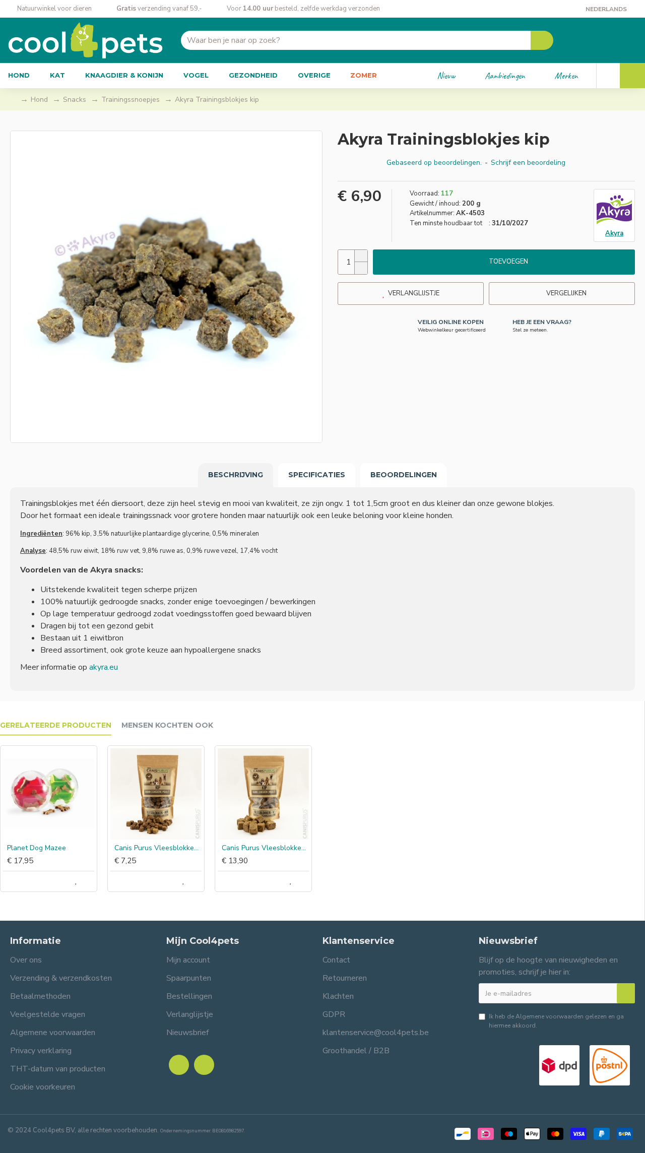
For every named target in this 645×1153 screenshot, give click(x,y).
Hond (39, 99)
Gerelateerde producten (55, 725)
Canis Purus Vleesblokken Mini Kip (158, 848)
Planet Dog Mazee (36, 848)
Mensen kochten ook (167, 725)
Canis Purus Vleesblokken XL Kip (265, 848)
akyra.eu (103, 667)
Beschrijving (235, 474)
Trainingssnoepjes (130, 99)
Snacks (74, 99)
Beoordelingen (403, 474)
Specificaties (316, 474)
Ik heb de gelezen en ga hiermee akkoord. (556, 1021)
